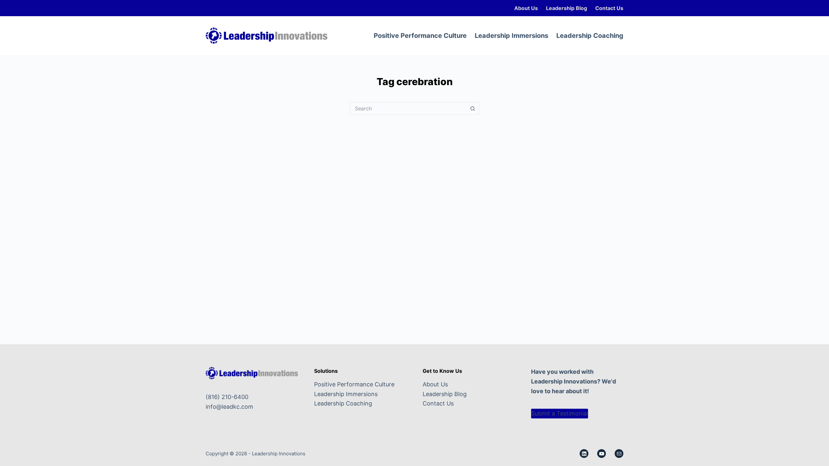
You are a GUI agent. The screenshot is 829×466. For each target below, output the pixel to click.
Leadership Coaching (589, 35)
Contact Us (609, 8)
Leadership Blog (566, 8)
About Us (526, 8)
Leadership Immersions (511, 35)
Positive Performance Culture (420, 35)
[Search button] (472, 108)
